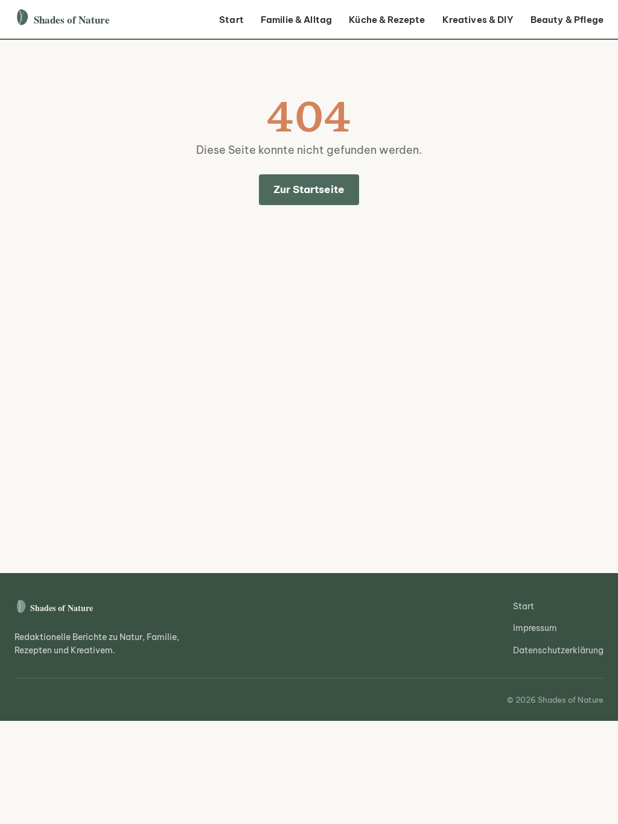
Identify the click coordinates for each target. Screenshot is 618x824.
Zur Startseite (309, 189)
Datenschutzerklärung (558, 650)
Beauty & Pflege (567, 19)
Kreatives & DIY (478, 19)
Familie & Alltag (296, 19)
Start (231, 19)
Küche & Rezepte (387, 19)
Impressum (535, 628)
